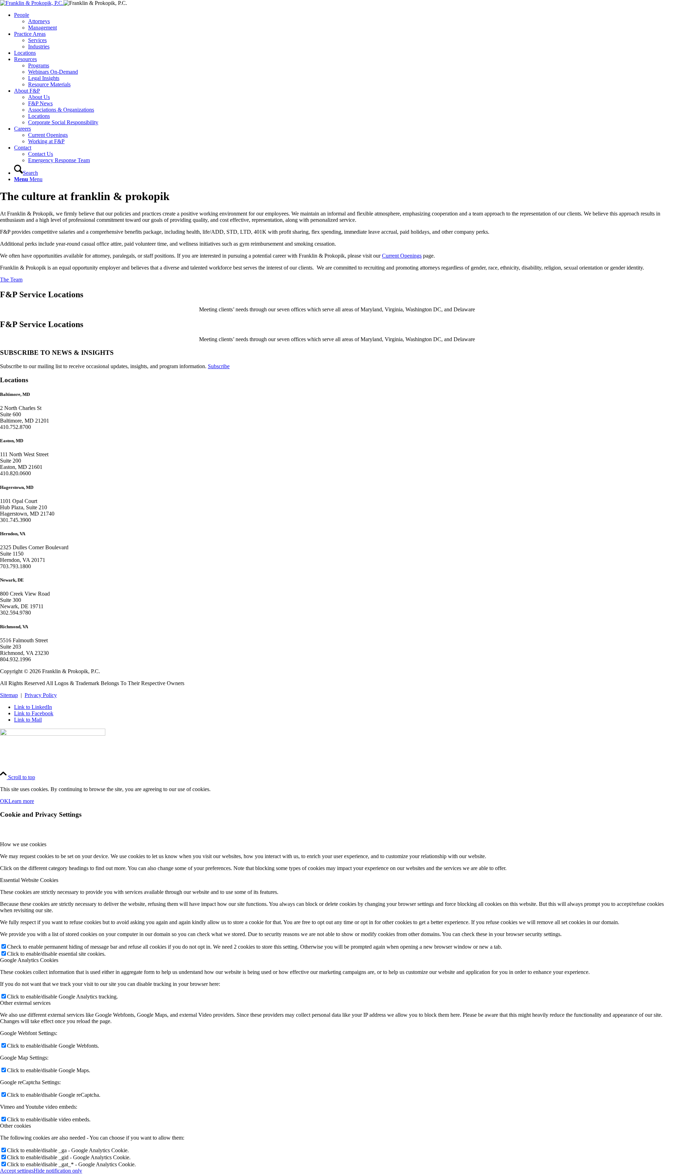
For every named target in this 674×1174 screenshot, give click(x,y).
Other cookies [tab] (15, 1126)
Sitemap (9, 695)
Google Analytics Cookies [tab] (29, 960)
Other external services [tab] (25, 1003)
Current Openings (402, 256)
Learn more (21, 801)
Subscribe (219, 366)
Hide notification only (58, 1171)
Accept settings (17, 1171)
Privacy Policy (41, 695)
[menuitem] (344, 21)
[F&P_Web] (32, 3)
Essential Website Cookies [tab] (29, 880)
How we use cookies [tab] (23, 844)
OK (4, 801)
